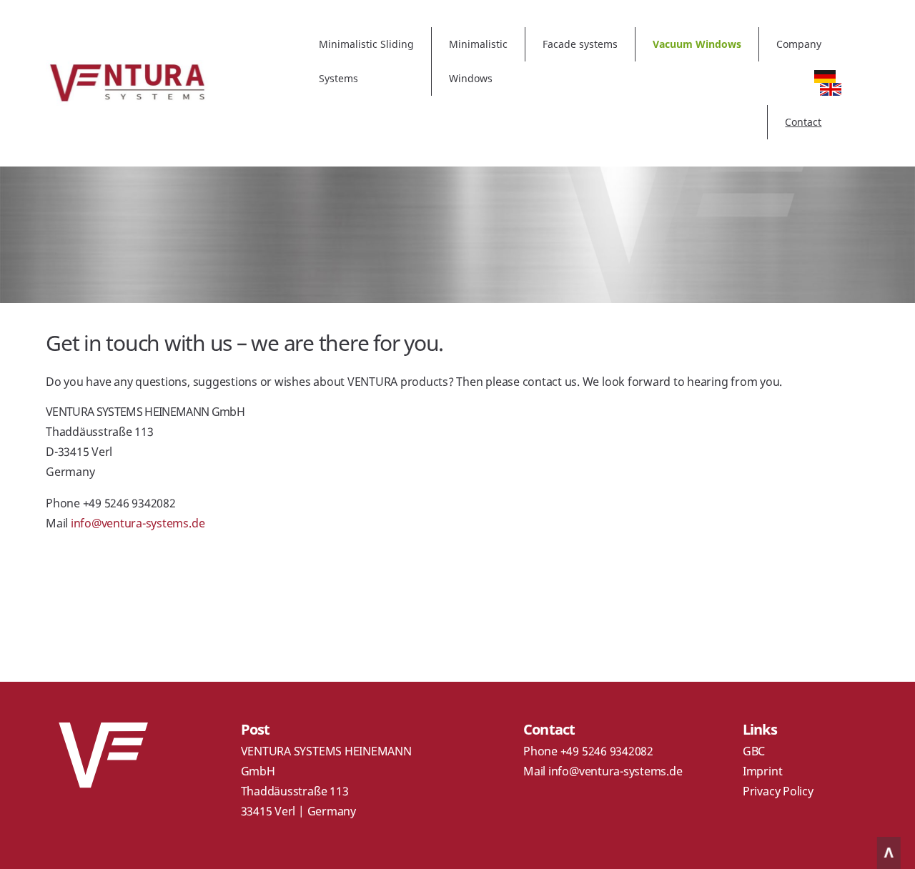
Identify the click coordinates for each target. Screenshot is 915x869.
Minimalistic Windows (478, 61)
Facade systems (580, 44)
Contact (803, 122)
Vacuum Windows (697, 44)
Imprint (762, 771)
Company (798, 44)
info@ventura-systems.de (137, 523)
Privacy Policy (778, 791)
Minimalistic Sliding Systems (366, 61)
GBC (754, 751)
